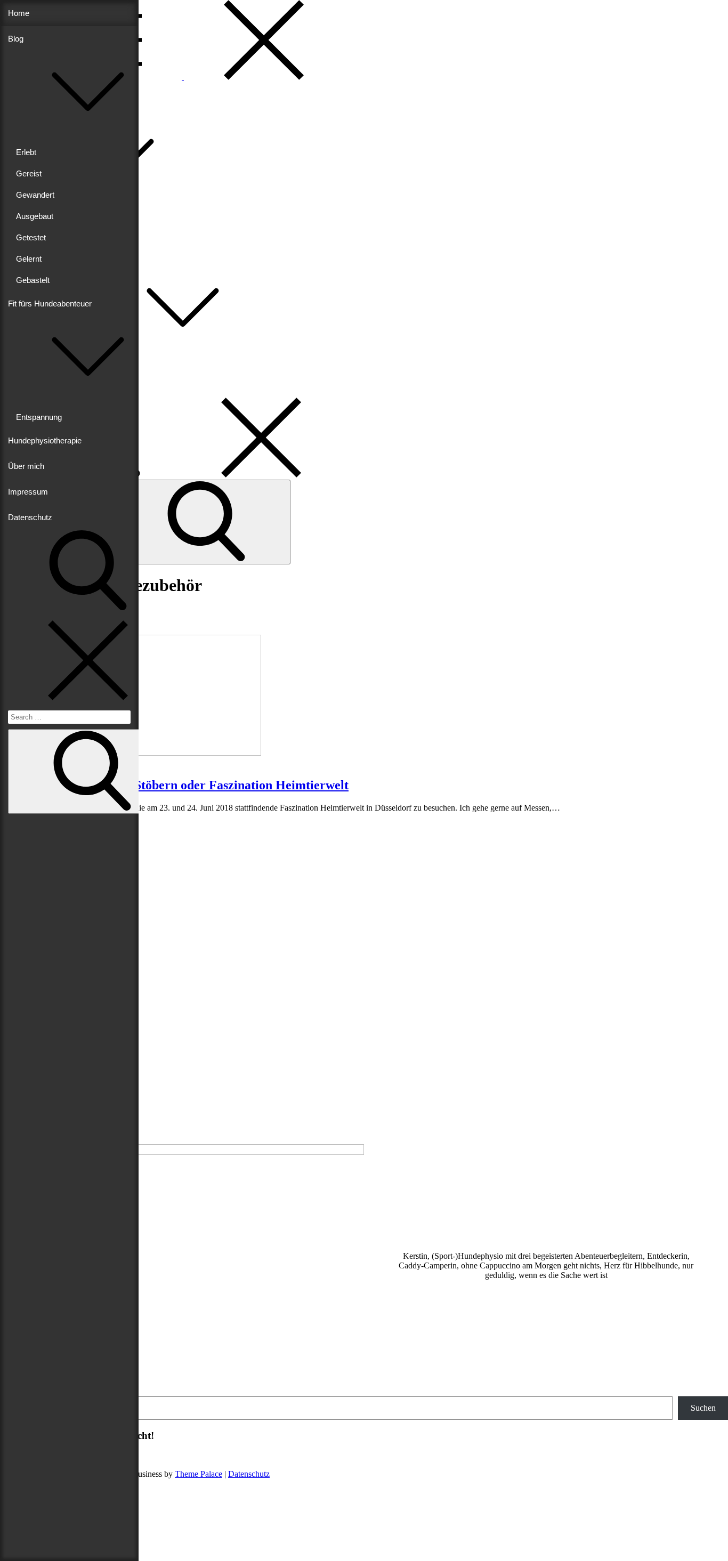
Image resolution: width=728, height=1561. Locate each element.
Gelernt (29, 258)
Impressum (28, 491)
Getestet (31, 237)
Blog (15, 38)
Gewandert (35, 194)
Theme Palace (198, 1473)
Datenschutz (30, 517)
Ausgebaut (34, 216)
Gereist (29, 173)
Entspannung (39, 417)
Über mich (26, 466)
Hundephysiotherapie (45, 440)
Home (18, 13)
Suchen (703, 1407)
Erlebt (26, 152)
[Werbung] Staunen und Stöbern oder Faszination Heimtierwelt (174, 785)
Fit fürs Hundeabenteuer (62, 344)
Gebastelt (33, 280)
